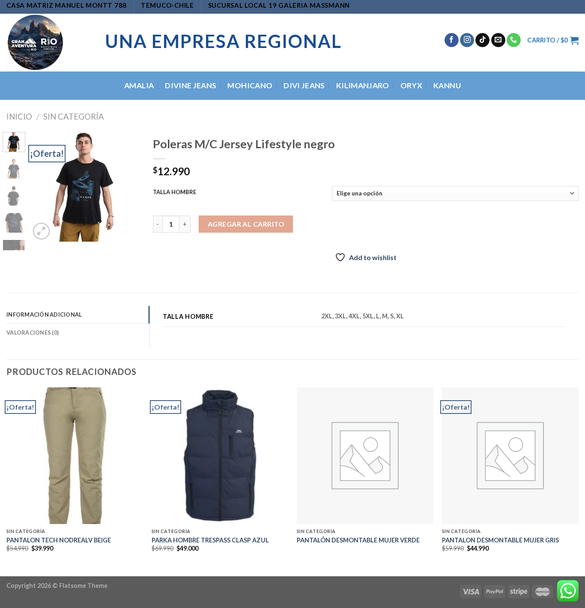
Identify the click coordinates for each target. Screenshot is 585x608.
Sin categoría (73, 116)
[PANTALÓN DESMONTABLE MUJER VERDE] (365, 455)
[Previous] (43, 187)
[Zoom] (41, 231)
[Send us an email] (498, 40)
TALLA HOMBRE (174, 192)
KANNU (447, 85)
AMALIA (139, 85)
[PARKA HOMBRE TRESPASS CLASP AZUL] (220, 455)
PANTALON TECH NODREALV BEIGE (58, 540)
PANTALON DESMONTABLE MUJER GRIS (500, 540)
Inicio (19, 116)
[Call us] (514, 40)
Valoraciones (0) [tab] (32, 332)
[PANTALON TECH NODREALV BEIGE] (74, 455)
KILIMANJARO (362, 85)
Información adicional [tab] (44, 314)
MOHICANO (249, 85)
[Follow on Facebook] (452, 40)
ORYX (411, 85)
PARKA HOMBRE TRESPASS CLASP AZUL (210, 540)
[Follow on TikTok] (482, 40)
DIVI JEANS (304, 85)
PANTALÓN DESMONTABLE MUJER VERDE (358, 540)
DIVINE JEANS (190, 85)
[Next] (126, 187)
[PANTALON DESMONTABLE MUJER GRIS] (510, 455)
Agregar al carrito (246, 224)
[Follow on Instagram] (467, 40)
